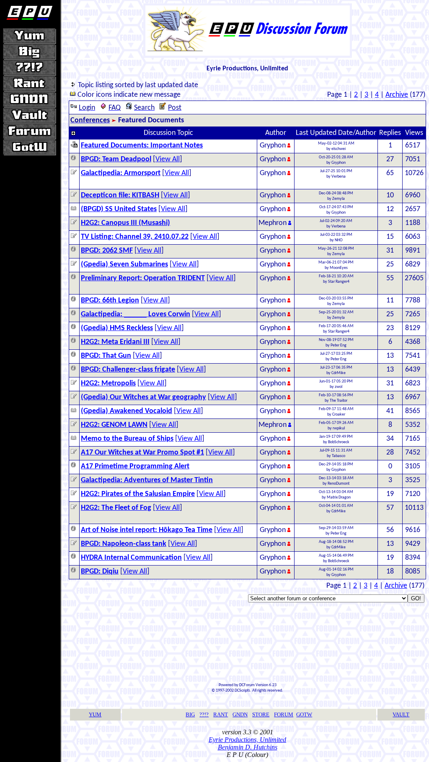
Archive (396, 95)
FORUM (283, 714)
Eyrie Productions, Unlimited (247, 739)
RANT (220, 714)
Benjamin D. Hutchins (247, 747)
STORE (260, 714)
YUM (95, 714)
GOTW (304, 714)
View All (167, 159)
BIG (190, 714)
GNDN (240, 714)
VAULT (401, 714)
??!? (204, 714)
